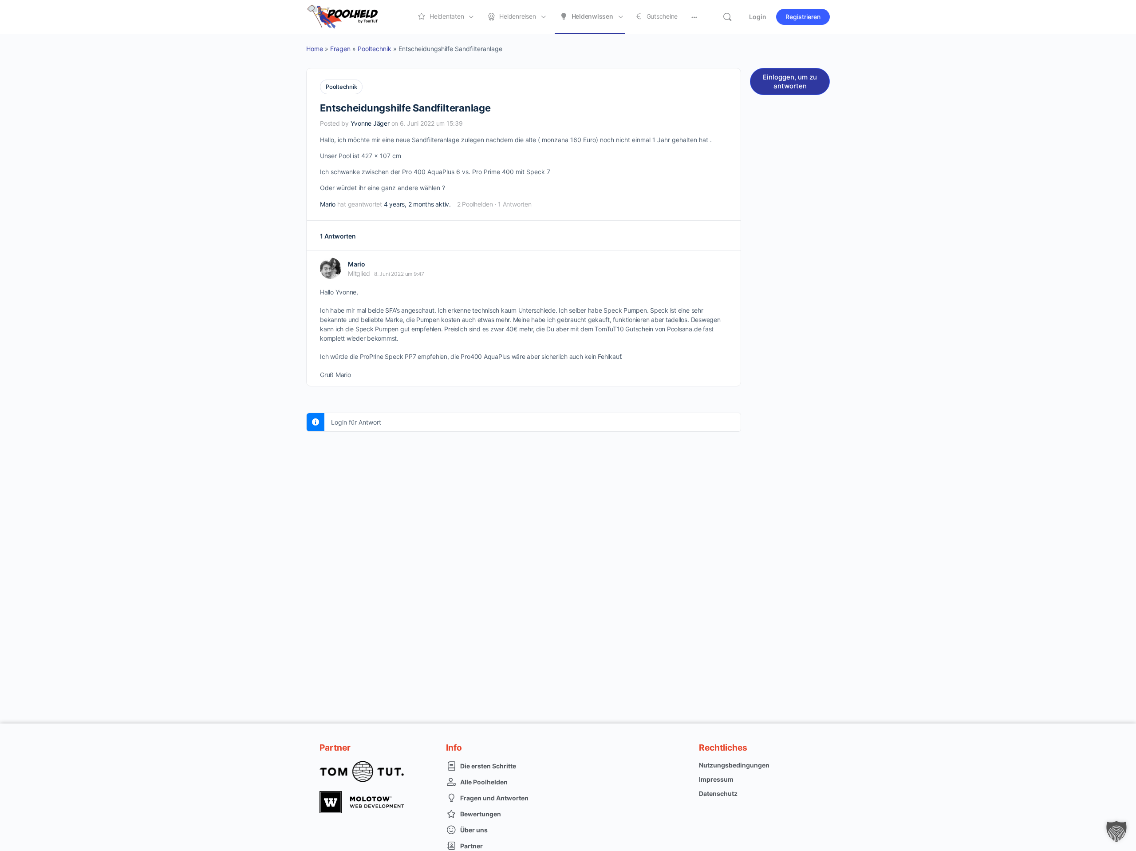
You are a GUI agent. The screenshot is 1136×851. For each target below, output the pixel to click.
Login (757, 16)
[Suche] (727, 17)
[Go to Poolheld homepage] (350, 16)
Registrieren (802, 16)
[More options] (694, 17)
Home (314, 48)
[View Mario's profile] (330, 268)
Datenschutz (718, 793)
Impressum (716, 779)
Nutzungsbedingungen (734, 765)
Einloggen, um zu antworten (790, 81)
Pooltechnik (374, 48)
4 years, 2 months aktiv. (417, 204)
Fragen (340, 48)
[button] (1116, 831)
